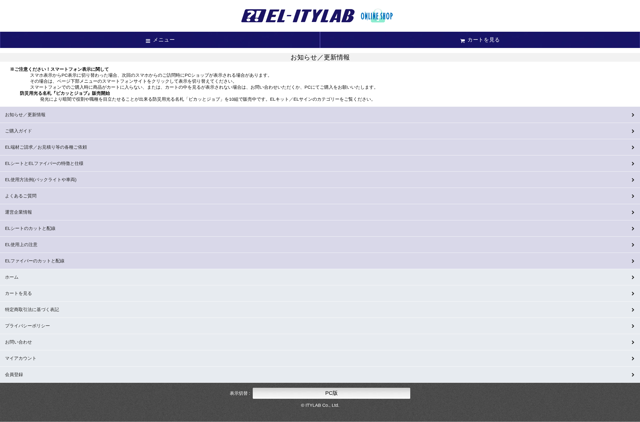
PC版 (331, 393)
